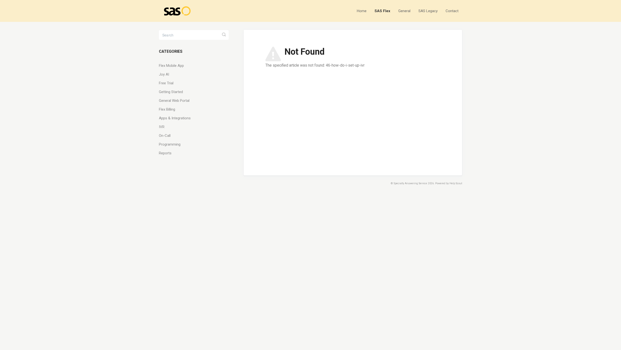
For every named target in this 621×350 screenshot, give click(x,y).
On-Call (165, 135)
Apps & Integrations (175, 118)
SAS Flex (382, 11)
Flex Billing (167, 109)
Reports (165, 153)
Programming (169, 144)
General (404, 11)
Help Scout (455, 183)
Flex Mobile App (171, 65)
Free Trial (166, 83)
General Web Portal (174, 100)
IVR (161, 127)
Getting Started (171, 92)
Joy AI (164, 74)
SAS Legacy (428, 11)
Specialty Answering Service (410, 183)
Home (362, 11)
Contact (452, 11)
